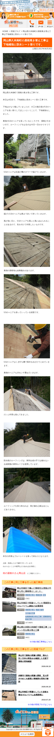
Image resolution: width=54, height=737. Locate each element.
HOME (5, 31)
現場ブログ (15, 31)
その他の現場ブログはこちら (40, 704)
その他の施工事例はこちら (41, 642)
